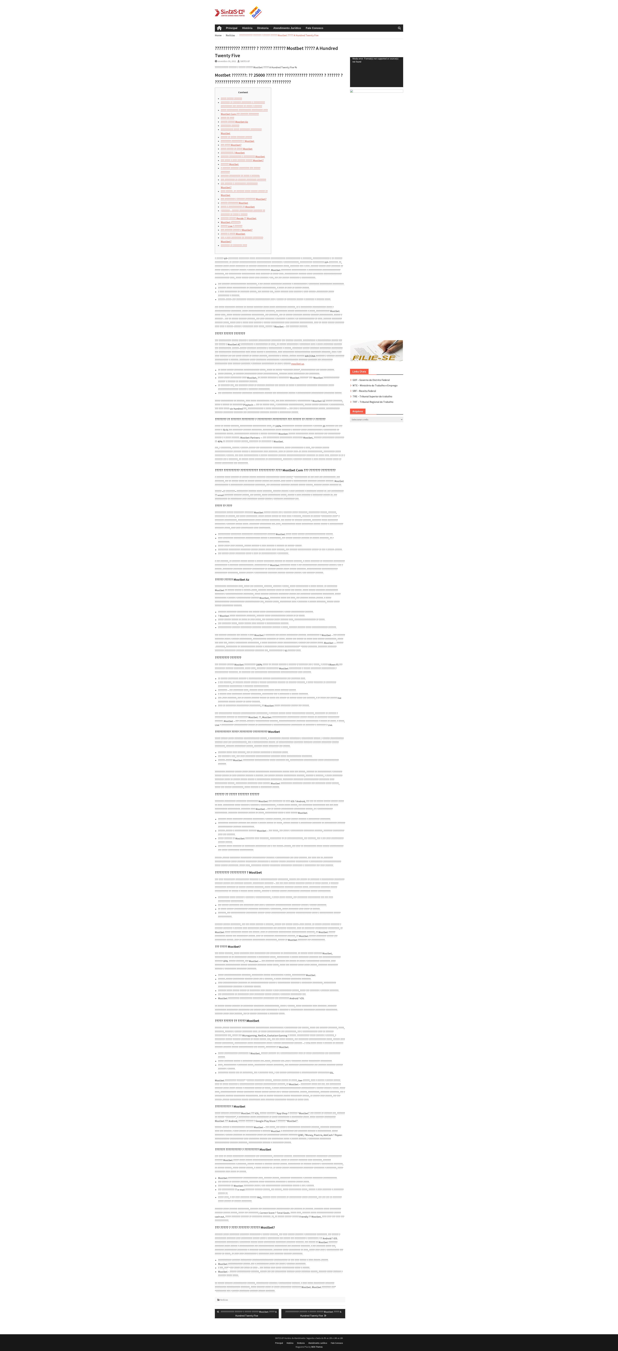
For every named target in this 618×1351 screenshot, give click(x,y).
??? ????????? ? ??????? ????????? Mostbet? (244, 199)
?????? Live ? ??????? (231, 226)
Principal (231, 28)
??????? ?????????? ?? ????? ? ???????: (240, 175)
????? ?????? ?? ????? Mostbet (237, 148)
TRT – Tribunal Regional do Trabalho (373, 401)
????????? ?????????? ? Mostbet (237, 141)
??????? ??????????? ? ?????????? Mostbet (243, 156)
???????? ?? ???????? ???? (234, 245)
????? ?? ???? (227, 117)
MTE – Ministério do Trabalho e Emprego (375, 385)
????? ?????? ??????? (231, 98)
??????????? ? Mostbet (233, 152)
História (247, 28)
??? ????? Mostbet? (231, 144)
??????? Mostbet (230, 164)
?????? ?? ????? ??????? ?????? (236, 137)
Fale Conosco (314, 28)
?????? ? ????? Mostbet (233, 233)
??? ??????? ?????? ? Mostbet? (237, 229)
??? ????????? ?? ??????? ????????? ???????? (243, 179)
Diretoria (262, 28)
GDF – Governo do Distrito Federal (371, 380)
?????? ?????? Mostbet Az (234, 121)
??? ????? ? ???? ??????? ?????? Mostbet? (242, 160)
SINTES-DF (245, 61)
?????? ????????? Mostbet (234, 202)
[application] (376, 72)
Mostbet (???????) (230, 222)
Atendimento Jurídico (287, 28)
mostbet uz (297, 363)
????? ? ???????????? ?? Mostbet (238, 206)
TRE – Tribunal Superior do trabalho (372, 396)
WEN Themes (317, 1347)
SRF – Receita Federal (364, 390)
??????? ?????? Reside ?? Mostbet (238, 218)
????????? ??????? (230, 125)
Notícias (224, 1299)
